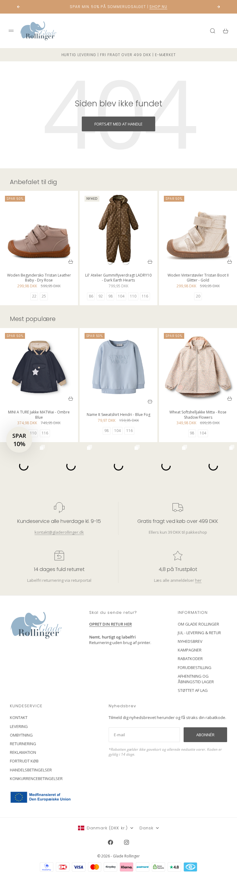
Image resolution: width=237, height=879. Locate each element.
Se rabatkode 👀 (62, 471)
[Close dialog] (224, 370)
